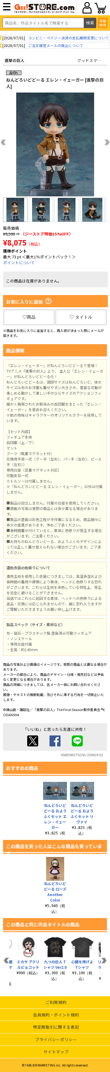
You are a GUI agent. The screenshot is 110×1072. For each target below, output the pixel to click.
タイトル (83, 317)
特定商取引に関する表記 (56, 1027)
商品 (31, 317)
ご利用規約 (56, 1002)
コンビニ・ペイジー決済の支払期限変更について (68, 37)
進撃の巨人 (14, 60)
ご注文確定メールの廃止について (55, 45)
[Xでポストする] (32, 745)
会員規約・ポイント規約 (56, 1015)
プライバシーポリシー (56, 1039)
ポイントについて (19, 262)
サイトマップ (55, 1052)
